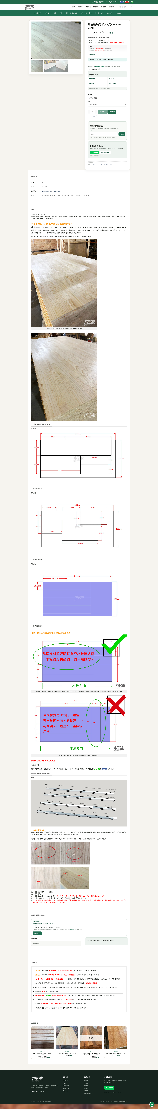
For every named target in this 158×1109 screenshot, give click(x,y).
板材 (55, 13)
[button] (92, 117)
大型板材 (47, 13)
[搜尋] (119, 7)
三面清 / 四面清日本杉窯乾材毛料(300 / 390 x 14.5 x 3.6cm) (91, 1053)
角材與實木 (66, 1085)
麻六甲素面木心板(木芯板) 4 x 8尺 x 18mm (42, 1053)
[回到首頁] (37, 1080)
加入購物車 (102, 111)
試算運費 (122, 134)
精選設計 (86, 1083)
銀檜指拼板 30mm (110, 164)
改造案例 (86, 1080)
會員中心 (86, 1088)
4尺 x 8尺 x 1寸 (56, 191)
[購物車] (132, 7)
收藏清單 (86, 1091)
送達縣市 (91, 130)
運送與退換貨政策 (99, 66)
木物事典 (86, 1085)
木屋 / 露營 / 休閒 (71, 13)
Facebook (106, 1092)
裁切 (89, 101)
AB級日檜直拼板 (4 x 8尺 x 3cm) (67, 1053)
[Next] (126, 1043)
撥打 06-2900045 (105, 152)
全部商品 (65, 1080)
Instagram (113, 1092)
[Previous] (31, 1043)
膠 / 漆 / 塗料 (99, 13)
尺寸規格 (90, 95)
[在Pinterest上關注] (126, 2)
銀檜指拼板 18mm (93, 164)
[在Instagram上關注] (123, 2)
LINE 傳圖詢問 (94, 152)
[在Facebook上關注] (120, 2)
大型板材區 (100, 164)
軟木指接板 (105, 164)
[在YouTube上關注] (128, 2)
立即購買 (112, 111)
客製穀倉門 (38, 13)
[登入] (125, 7)
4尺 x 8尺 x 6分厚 (46, 191)
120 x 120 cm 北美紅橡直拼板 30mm (115, 1053)
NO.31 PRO (120, 13)
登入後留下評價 (37, 933)
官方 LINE (72, 929)
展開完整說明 (92, 54)
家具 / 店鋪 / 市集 (86, 13)
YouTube (119, 1092)
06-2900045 (34, 1091)
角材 (61, 13)
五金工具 (109, 13)
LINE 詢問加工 (109, 1087)
